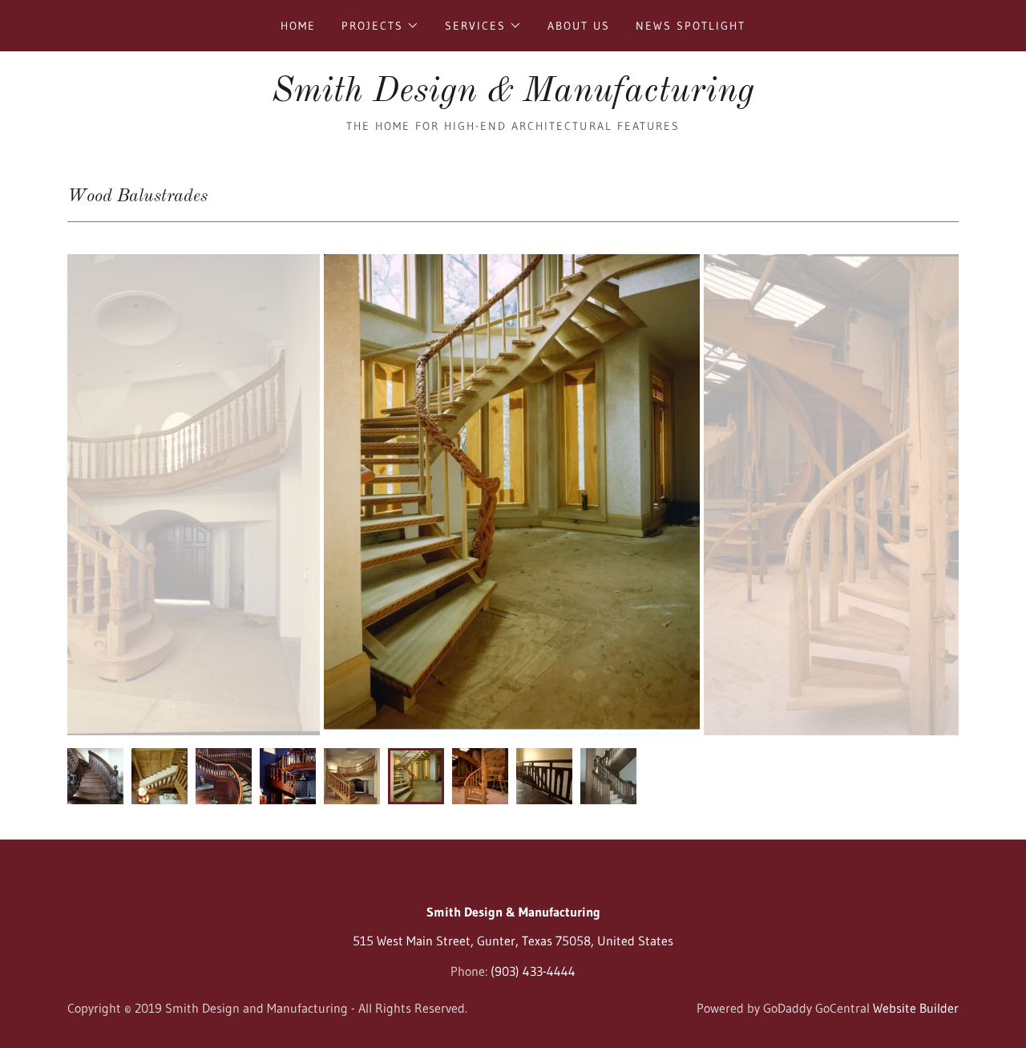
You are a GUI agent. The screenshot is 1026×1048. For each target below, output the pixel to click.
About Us (578, 25)
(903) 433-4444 (533, 971)
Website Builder (916, 1008)
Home (298, 25)
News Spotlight (690, 25)
